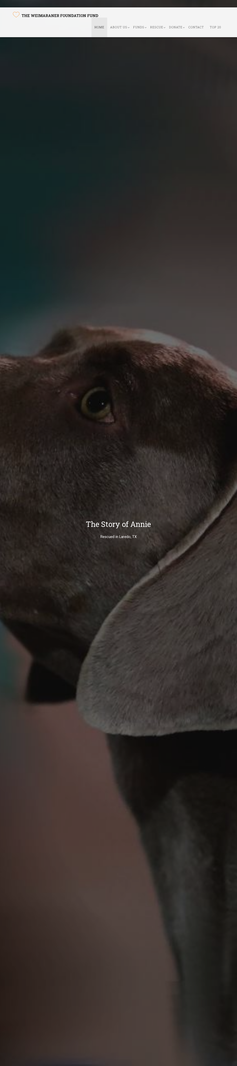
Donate (175, 27)
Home (99, 27)
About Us (118, 27)
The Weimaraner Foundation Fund (60, 15)
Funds (138, 27)
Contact (196, 27)
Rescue (156, 27)
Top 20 (215, 27)
